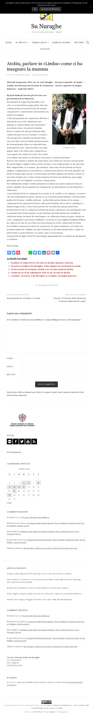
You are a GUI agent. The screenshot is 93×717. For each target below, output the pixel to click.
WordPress (38, 712)
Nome (10, 358)
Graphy (52, 712)
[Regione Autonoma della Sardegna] (22, 420)
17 (14, 491)
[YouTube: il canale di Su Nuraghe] (28, 441)
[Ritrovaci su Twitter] (22, 441)
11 (19, 487)
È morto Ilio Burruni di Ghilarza (36, 517)
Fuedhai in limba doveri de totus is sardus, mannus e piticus (42, 262)
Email (10, 366)
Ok (35, 9)
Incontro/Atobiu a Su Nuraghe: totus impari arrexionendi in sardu (46, 266)
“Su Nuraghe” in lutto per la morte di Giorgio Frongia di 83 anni (50, 548)
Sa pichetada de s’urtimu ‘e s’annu (23, 298)
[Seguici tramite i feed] (34, 441)
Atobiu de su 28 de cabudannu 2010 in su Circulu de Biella (40, 272)
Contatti (45, 49)
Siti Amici (79, 42)
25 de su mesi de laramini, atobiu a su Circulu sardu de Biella (42, 269)
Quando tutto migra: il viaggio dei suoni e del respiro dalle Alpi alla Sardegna (39, 599)
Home (8, 42)
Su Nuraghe (46, 26)
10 (14, 487)
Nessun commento (40, 75)
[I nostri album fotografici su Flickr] (9, 441)
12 (23, 487)
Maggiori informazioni (50, 9)
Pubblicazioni (39, 42)
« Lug (9, 502)
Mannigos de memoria (48, 285)
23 (9, 495)
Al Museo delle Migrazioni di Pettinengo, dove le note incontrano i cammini (39, 573)
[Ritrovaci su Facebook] (16, 441)
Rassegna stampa (61, 42)
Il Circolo (21, 42)
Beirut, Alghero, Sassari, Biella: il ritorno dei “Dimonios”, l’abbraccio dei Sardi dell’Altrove (44, 593)
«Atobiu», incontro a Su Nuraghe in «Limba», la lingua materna (43, 275)
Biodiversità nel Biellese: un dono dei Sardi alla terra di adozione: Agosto (38, 588)
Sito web (11, 374)
